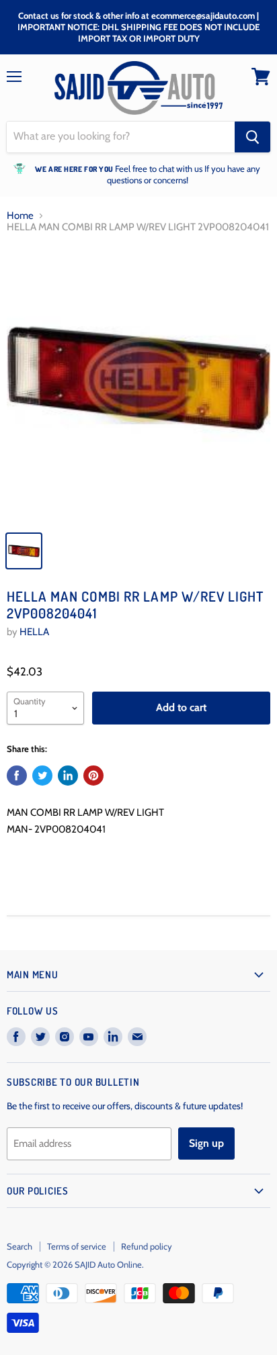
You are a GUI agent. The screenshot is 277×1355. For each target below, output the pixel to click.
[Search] (252, 137)
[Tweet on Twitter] (42, 775)
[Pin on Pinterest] (93, 775)
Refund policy (146, 1246)
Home (20, 216)
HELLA (34, 632)
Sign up (206, 1143)
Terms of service (76, 1246)
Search (19, 1246)
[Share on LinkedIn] (68, 775)
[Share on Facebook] (17, 775)
